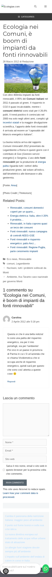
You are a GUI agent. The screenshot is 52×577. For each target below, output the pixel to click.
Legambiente (23, 263)
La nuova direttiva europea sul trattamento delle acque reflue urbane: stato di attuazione (25, 538)
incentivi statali (11, 122)
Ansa (13, 185)
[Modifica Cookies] (6, 571)
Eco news (12, 259)
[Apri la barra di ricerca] (35, 6)
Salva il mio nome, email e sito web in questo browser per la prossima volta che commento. (26, 470)
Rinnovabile (25, 259)
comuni (11, 263)
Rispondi (11, 381)
